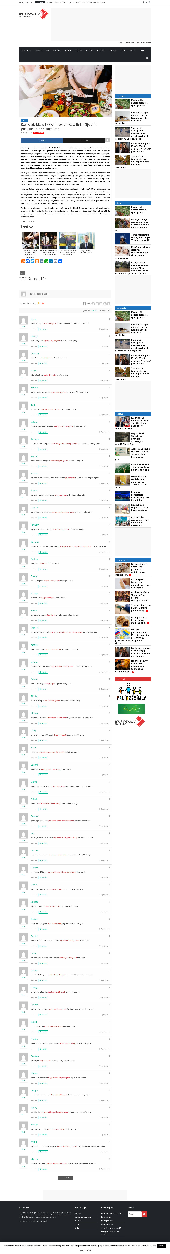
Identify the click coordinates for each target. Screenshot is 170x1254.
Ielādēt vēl (65, 1178)
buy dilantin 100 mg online (69, 940)
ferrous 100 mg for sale (61, 529)
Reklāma (78, 1228)
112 (47, 50)
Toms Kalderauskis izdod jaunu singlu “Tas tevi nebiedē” (140, 237)
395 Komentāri (39, 133)
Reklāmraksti (106, 1217)
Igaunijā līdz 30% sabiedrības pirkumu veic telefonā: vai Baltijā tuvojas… (131, 666)
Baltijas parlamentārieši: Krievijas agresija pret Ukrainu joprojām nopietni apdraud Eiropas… (132, 636)
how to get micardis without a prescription (66, 632)
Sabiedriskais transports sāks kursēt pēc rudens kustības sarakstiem (132, 162)
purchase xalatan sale (52, 581)
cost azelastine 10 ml (56, 1129)
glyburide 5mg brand (58, 392)
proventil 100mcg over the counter (52, 752)
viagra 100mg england (51, 341)
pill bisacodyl (70, 478)
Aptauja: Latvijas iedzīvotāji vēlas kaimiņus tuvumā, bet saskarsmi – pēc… (132, 225)
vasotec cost (44, 563)
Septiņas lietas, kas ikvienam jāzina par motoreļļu (141, 608)
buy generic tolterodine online (63, 512)
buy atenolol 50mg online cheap (65, 838)
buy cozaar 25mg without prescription (55, 1112)
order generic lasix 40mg (50, 769)
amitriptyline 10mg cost (68, 958)
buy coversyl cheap (55, 923)
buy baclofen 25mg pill (56, 992)
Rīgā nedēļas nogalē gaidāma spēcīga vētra (139, 103)
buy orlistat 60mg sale (59, 1095)
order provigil (49, 683)
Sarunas (113, 50)
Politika (89, 50)
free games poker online (58, 855)
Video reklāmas (107, 1224)
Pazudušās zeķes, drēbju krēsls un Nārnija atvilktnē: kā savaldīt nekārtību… (132, 118)
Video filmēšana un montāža (112, 1228)
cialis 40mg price (50, 375)
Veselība (56, 50)
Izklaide (38, 50)
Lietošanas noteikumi (83, 1217)
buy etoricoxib (45, 1060)
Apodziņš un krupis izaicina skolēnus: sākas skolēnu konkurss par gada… (132, 454)
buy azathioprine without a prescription (62, 872)
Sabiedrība (26, 50)
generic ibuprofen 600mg (53, 1026)
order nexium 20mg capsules (67, 1146)
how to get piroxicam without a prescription (74, 546)
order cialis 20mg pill (53, 649)
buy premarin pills (47, 598)
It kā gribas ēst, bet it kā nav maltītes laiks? (139, 620)
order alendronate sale (57, 1009)
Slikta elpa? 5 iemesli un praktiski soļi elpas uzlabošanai (140, 583)
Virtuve (132, 50)
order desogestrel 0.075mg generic (64, 443)
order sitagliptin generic (59, 461)
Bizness (78, 50)
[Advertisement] (101, 24)
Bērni (142, 50)
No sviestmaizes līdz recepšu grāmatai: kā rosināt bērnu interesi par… (131, 569)
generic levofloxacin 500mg (57, 1163)
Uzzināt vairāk (85, 1250)
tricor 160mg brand (50, 323)
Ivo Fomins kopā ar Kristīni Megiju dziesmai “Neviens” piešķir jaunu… (141, 147)
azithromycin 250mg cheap (57, 718)
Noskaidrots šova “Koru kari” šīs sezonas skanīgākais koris (140, 596)
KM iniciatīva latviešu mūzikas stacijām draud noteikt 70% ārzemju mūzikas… (131, 423)
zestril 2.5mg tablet (58, 786)
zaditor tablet (47, 358)
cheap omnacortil (60, 735)
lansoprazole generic (52, 700)
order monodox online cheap (49, 803)
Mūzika (68, 50)
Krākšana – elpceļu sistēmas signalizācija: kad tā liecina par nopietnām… (132, 252)
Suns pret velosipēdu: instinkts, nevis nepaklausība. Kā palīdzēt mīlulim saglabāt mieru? (79, 2)
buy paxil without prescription (59, 1078)
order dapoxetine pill (57, 975)
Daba (123, 50)
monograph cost (60, 495)
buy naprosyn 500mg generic (62, 666)
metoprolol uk (50, 615)
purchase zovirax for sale (50, 409)
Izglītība (101, 50)
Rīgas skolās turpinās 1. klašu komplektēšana (139, 507)
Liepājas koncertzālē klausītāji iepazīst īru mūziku (140, 496)
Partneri (77, 1224)
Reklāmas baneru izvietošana (112, 1213)
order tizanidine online (52, 906)
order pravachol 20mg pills (63, 426)
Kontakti (78, 1213)
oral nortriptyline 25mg (66, 1043)
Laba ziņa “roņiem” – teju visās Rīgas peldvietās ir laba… (140, 467)
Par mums (78, 1220)
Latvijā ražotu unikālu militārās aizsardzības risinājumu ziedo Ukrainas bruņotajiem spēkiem (131, 268)
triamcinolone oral (55, 889)
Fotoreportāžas (107, 1220)
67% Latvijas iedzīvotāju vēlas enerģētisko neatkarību (139, 521)
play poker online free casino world (61, 820)
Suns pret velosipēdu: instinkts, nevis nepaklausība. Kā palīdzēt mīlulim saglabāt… (131, 133)
